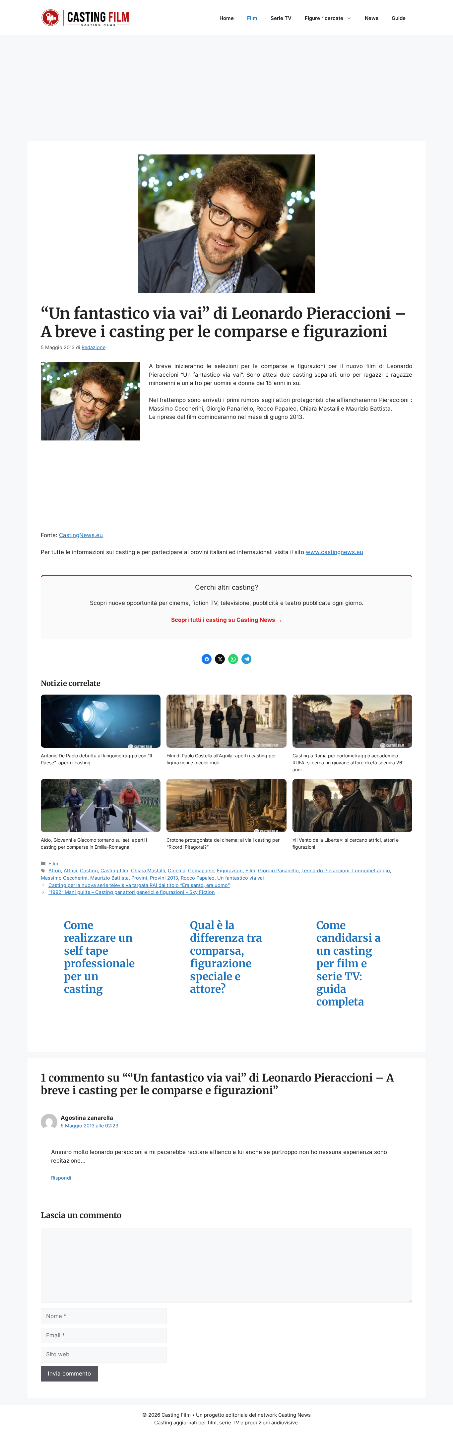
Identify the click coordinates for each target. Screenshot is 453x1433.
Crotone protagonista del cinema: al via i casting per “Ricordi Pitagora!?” (223, 843)
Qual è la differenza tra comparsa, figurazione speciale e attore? (226, 957)
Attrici (70, 870)
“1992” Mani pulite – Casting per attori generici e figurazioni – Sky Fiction (131, 892)
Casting (89, 870)
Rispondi (61, 1178)
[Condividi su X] (220, 659)
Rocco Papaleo (198, 878)
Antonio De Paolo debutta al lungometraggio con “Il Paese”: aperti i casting (96, 759)
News (371, 18)
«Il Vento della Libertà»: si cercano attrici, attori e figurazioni (345, 843)
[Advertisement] (226, 84)
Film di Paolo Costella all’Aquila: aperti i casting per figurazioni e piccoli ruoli (221, 759)
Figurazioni (230, 870)
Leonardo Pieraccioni (325, 870)
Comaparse (201, 870)
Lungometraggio (371, 870)
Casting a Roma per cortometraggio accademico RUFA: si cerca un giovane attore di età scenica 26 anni (347, 762)
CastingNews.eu (81, 535)
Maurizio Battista (109, 878)
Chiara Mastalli (148, 870)
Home (227, 18)
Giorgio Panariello (278, 870)
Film (252, 18)
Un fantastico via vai (240, 878)
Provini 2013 (164, 878)
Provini (139, 878)
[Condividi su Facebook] (207, 659)
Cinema (176, 870)
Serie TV (281, 18)
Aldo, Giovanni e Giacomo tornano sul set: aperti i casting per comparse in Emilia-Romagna (94, 843)
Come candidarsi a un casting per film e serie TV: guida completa (348, 963)
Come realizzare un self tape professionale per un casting (99, 957)
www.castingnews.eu (334, 552)
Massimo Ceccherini (64, 878)
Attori (54, 870)
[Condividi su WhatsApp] (233, 659)
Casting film (114, 870)
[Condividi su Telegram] (246, 659)
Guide (399, 18)
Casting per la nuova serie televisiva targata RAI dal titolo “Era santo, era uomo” (139, 885)
